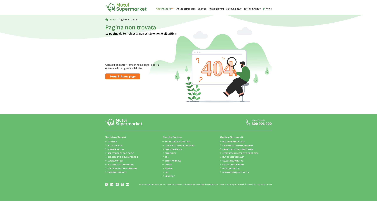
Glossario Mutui (230, 168)
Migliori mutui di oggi (233, 141)
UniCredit (170, 176)
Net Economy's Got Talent (121, 153)
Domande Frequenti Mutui (235, 172)
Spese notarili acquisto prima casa (240, 153)
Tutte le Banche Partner (177, 141)
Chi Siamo (112, 141)
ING (166, 172)
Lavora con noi (115, 160)
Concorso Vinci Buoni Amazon (123, 157)
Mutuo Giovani (115, 145)
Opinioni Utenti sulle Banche (180, 145)
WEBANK (168, 168)
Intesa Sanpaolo (173, 149)
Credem (168, 164)
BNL (166, 157)
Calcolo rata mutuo (232, 160)
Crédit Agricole (173, 160)
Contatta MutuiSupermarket (122, 168)
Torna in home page (123, 76)
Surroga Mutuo (116, 149)
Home (112, 19)
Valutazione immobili (233, 164)
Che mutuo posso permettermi (237, 149)
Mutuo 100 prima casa (233, 157)
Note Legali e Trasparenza (121, 164)
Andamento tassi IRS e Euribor (237, 145)
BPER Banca (170, 153)
